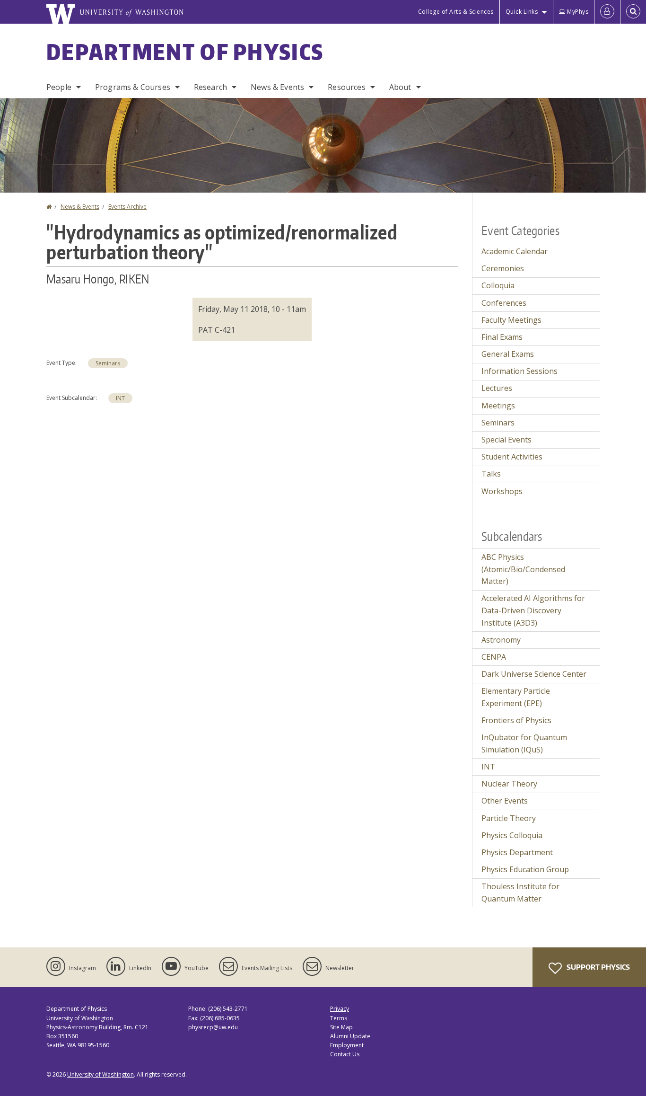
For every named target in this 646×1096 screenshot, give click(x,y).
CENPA (493, 657)
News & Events (277, 87)
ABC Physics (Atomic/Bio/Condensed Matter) (523, 569)
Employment (347, 1045)
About (400, 87)
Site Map (341, 1027)
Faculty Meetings (511, 320)
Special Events (506, 439)
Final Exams (502, 337)
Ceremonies (502, 268)
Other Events (504, 800)
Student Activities (511, 456)
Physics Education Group (525, 869)
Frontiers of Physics (516, 720)
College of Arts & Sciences (456, 12)
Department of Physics (184, 51)
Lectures (496, 388)
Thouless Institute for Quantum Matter (520, 892)
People (58, 87)
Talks (491, 473)
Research (210, 87)
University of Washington (100, 1074)
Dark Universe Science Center (533, 674)
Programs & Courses (132, 87)
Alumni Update (350, 1036)
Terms (338, 1018)
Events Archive (127, 207)
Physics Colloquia (511, 835)
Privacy (339, 1009)
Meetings (498, 405)
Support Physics (597, 967)
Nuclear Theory (509, 783)
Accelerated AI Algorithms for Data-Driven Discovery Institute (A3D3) (533, 610)
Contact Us (344, 1054)
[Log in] (607, 12)
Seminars (108, 363)
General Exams (507, 354)
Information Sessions (519, 371)
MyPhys (577, 12)
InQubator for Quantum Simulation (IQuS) (524, 743)
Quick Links (522, 12)
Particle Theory (508, 818)
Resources (346, 87)
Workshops (502, 491)
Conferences (503, 303)
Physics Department (517, 852)
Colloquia (498, 285)
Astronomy (501, 640)
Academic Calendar (514, 251)
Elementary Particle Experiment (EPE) (515, 697)
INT (120, 398)
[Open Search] (633, 12)
